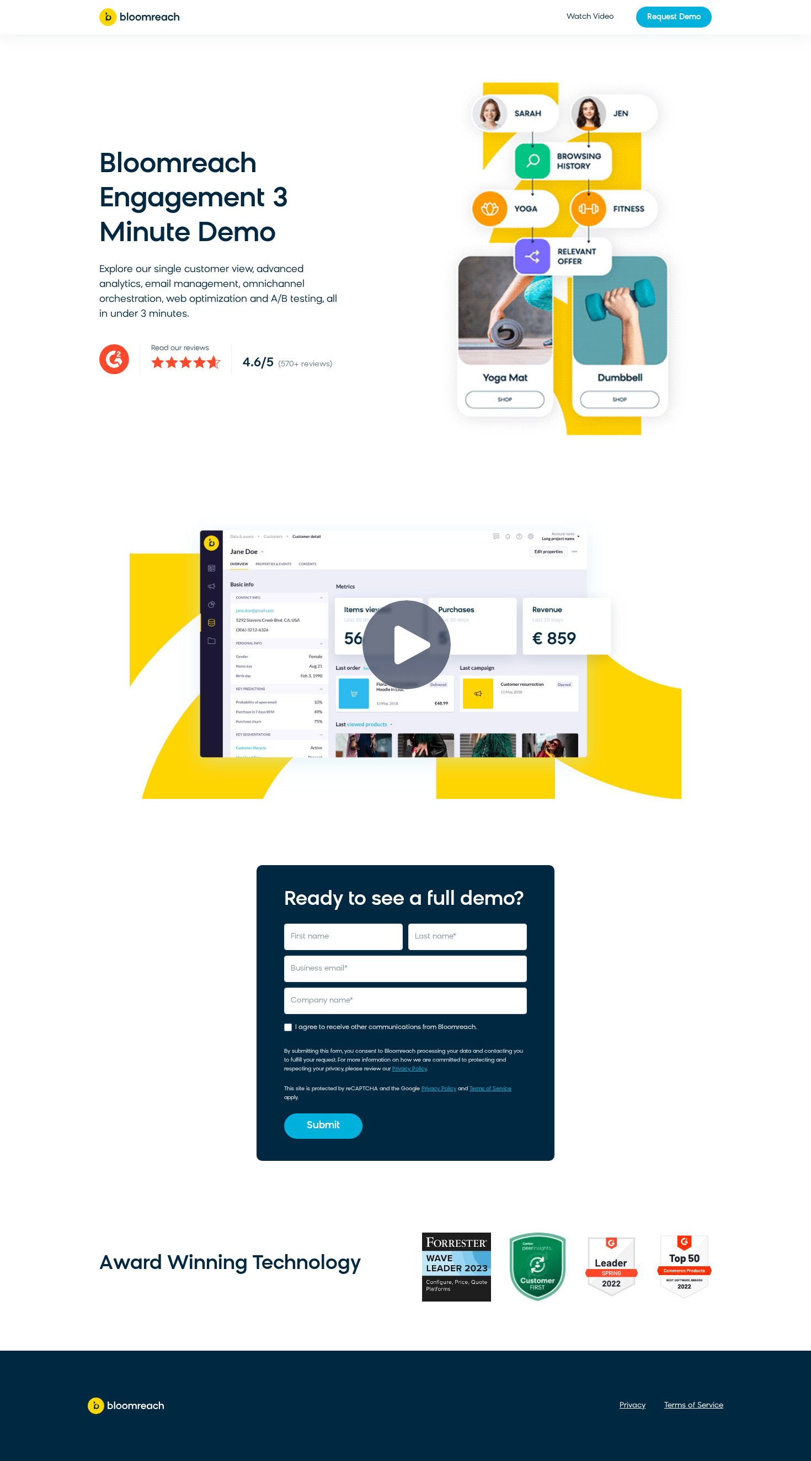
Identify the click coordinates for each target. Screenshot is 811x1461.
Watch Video (590, 17)
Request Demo (674, 17)
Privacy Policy (409, 1069)
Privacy (632, 1405)
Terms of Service (490, 1089)
